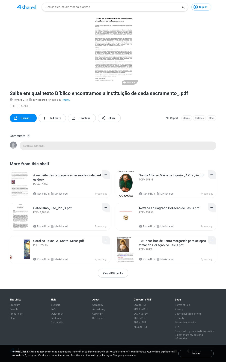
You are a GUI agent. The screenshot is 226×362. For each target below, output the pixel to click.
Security (179, 318)
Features (56, 318)
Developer (98, 318)
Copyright (97, 313)
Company (97, 304)
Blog (12, 318)
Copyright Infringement (188, 313)
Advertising (98, 309)
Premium (15, 304)
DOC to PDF (140, 304)
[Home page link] (26, 7)
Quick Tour (57, 313)
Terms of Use (182, 304)
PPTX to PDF (141, 309)
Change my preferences (124, 355)
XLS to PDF (140, 318)
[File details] (23, 184)
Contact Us (57, 322)
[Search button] (183, 7)
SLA (177, 327)
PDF (14, 106)
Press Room (16, 313)
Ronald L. (19, 99)
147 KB (24, 106)
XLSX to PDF (140, 327)
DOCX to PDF (141, 313)
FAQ (53, 309)
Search (14, 309)
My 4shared (40, 99)
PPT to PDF (140, 322)
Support (55, 304)
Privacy (179, 309)
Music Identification (186, 322)
